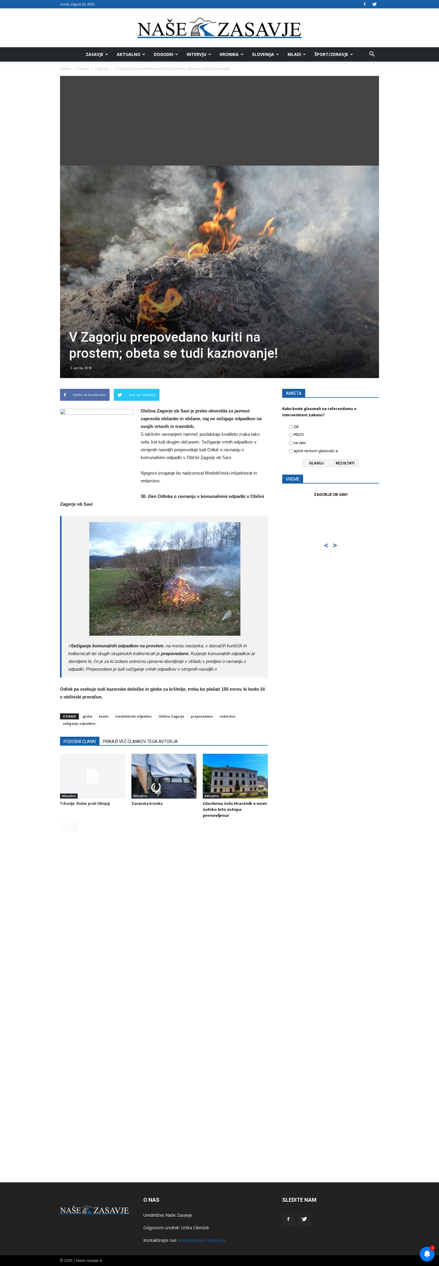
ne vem (300, 443)
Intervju (196, 54)
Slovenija (263, 54)
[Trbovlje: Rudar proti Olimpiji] (92, 776)
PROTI (299, 434)
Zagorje (101, 68)
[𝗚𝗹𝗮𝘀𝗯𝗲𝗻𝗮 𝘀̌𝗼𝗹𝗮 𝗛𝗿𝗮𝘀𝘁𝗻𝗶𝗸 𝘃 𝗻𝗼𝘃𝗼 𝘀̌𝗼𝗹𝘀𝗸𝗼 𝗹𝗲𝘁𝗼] (235, 776)
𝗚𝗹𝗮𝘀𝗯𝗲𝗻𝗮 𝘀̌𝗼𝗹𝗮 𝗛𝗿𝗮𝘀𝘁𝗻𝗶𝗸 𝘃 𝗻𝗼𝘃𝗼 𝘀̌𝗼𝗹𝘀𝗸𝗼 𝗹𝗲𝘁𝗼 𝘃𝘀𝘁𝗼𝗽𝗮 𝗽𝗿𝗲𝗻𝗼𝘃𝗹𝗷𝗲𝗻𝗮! (235, 809)
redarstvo (228, 716)
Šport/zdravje (331, 54)
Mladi (294, 54)
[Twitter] (374, 4)
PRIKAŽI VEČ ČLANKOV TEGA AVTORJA (140, 741)
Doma (65, 68)
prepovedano (202, 716)
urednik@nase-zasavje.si (202, 1240)
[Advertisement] (219, 121)
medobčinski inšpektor (133, 716)
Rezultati (345, 463)
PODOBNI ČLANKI (80, 741)
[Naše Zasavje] (219, 28)
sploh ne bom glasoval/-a (316, 451)
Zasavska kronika (146, 803)
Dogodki (163, 54)
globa (87, 716)
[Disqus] (164, 926)
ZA (296, 426)
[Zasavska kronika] (164, 776)
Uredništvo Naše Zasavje (167, 1215)
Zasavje (94, 54)
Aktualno (128, 54)
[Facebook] (364, 4)
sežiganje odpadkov (79, 723)
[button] (372, 54)
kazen (104, 716)
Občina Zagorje (171, 716)
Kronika (229, 54)
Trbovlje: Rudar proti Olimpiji (85, 803)
